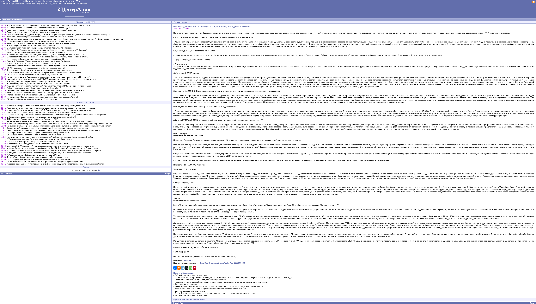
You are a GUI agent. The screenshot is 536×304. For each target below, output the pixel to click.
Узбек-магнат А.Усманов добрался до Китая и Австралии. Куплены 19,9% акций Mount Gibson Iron (52, 121)
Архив (3, 1)
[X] (186, 268)
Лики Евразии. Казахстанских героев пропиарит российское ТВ (35, 59)
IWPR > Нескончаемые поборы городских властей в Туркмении (36, 52)
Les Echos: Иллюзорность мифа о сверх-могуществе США (33, 141)
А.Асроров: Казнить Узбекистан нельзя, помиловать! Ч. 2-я (33, 63)
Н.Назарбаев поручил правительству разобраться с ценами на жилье (39, 41)
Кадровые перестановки (186, 284)
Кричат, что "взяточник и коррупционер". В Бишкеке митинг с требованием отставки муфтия (49, 110)
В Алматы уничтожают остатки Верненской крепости (31, 45)
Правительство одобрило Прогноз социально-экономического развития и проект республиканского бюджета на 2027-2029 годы (233, 277)
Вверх (167, 173)
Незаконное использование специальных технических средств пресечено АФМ (211, 289)
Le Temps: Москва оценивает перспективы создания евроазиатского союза (41, 132)
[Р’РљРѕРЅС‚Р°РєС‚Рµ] (175, 268)
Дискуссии (49, 1)
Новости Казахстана (183, 273)
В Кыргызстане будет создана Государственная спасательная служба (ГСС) (41, 117)
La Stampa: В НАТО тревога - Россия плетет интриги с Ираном (35, 135)
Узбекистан (82, 3)
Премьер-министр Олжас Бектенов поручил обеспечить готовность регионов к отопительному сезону (221, 282)
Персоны (20, 1)
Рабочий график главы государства (191, 275)
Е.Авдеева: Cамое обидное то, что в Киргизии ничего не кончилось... (38, 144)
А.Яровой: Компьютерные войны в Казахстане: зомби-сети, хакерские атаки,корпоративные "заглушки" (54, 150)
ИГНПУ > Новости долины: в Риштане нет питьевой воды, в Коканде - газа (41, 43)
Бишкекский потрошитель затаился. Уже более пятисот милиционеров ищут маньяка (46, 106)
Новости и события (12, 19)
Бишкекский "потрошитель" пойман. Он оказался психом (33, 32)
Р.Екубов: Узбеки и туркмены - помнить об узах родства (32, 99)
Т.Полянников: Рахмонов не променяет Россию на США (32, 119)
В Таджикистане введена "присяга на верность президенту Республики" (39, 139)
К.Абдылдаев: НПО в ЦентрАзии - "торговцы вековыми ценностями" (38, 81)
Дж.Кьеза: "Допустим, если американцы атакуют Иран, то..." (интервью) (39, 48)
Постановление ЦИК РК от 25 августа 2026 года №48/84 (200, 280)
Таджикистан (55, 3)
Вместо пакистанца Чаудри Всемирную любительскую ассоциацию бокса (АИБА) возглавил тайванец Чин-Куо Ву (59, 34)
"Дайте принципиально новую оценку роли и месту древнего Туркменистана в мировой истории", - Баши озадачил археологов (65, 39)
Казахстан (30, 3)
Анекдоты (59, 1)
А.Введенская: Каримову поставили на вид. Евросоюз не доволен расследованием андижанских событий (55, 164)
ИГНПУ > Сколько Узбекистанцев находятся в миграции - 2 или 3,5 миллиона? (43, 92)
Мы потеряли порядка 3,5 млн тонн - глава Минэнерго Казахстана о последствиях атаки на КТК (219, 286)
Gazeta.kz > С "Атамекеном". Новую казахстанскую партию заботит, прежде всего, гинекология (50, 146)
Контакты (70, 1)
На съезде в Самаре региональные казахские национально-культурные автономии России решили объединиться (59, 126)
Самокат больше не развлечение (190, 291)
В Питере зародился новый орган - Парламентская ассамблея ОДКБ (38, 28)
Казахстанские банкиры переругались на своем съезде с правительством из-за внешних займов (51, 108)
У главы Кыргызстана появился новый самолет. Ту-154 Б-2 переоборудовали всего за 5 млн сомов (52, 148)
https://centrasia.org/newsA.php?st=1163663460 (222, 263)
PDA (78, 1)
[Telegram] (183, 268)
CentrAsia (7, 173)
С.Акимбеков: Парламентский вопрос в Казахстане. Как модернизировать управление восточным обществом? (57, 114)
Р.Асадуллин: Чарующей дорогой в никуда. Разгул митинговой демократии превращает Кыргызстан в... (54, 130)
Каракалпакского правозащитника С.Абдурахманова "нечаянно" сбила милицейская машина (49, 25)
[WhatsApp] (190, 268)
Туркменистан (69, 3)
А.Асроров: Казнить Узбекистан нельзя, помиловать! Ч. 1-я (34, 155)
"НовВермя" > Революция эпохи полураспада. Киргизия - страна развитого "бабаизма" (47, 50)
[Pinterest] (194, 268)
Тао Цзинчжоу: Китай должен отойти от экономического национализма (39, 70)
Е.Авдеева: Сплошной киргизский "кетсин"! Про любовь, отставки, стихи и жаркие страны (47, 57)
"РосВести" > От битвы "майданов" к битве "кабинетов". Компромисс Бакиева (42, 112)
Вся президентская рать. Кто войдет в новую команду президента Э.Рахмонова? (44, 72)
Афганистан (18, 3)
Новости (39, 1)
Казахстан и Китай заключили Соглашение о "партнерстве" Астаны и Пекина (42, 66)
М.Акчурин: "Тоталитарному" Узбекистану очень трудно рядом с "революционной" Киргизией (49, 153)
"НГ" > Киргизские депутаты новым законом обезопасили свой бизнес (39, 159)
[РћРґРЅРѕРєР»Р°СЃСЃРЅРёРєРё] (179, 268)
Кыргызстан (42, 3)
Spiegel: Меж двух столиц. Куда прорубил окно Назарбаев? (34, 88)
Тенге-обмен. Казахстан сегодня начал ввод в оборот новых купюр (37, 157)
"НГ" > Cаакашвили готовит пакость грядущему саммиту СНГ (35, 75)
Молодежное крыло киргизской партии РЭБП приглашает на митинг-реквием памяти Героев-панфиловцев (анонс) (59, 123)
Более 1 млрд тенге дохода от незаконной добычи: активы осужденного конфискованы (215, 293)
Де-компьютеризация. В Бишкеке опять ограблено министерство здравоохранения (45, 161)
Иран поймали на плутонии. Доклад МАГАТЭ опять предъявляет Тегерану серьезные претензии (51, 79)
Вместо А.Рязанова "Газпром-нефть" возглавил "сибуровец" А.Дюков (38, 61)
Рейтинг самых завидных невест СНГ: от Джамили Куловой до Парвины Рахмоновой (45, 90)
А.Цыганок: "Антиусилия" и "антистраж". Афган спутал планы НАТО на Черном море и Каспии (50, 86)
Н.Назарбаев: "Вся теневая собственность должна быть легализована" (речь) (42, 97)
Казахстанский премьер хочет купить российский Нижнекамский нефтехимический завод (47, 128)
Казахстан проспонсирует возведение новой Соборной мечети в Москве (40, 37)
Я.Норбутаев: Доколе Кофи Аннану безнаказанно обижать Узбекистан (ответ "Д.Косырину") (49, 77)
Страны (11, 1)
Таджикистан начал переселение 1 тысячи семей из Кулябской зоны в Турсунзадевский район (50, 137)
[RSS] (533, 3)
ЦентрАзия (7, 3)
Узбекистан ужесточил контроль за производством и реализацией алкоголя (41, 30)
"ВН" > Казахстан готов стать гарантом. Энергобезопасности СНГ (37, 68)
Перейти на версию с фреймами (189, 299)
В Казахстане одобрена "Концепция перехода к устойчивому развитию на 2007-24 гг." (46, 54)
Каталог (29, 1)
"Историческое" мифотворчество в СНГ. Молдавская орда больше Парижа (41, 95)
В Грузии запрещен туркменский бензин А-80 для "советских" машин (38, 83)
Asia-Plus (188, 261)
